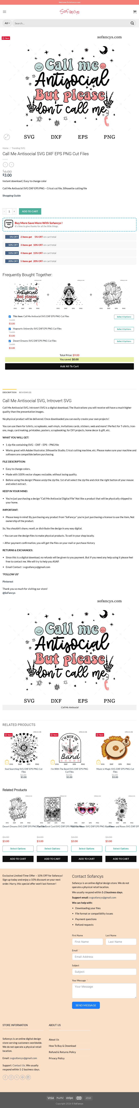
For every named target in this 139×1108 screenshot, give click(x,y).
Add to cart (30, 211)
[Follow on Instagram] (11, 1077)
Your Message (79, 980)
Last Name (111, 935)
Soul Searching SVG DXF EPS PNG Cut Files (23, 770)
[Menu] (4, 12)
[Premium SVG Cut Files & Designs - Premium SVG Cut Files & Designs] (69, 11)
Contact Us (19, 1065)
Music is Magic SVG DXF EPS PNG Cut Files (115, 770)
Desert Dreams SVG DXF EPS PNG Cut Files (34, 340)
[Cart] (134, 12)
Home (5, 148)
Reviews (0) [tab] (25, 392)
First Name (77, 935)
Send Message (86, 1005)
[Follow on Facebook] (5, 1077)
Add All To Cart (69, 366)
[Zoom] (7, 137)
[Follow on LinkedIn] (28, 1077)
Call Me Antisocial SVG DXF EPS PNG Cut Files (41, 316)
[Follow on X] (16, 1077)
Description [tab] (10, 392)
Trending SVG (18, 148)
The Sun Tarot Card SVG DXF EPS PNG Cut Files (60, 826)
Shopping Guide (12, 195)
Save (7, 38)
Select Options (124, 316)
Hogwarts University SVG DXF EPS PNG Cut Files (37, 328)
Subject (75, 965)
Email (74, 950)
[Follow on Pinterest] (22, 1077)
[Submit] (132, 23)
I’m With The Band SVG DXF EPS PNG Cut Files (69, 770)
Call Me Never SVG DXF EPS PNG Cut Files (92, 826)
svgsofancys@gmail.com (102, 897)
